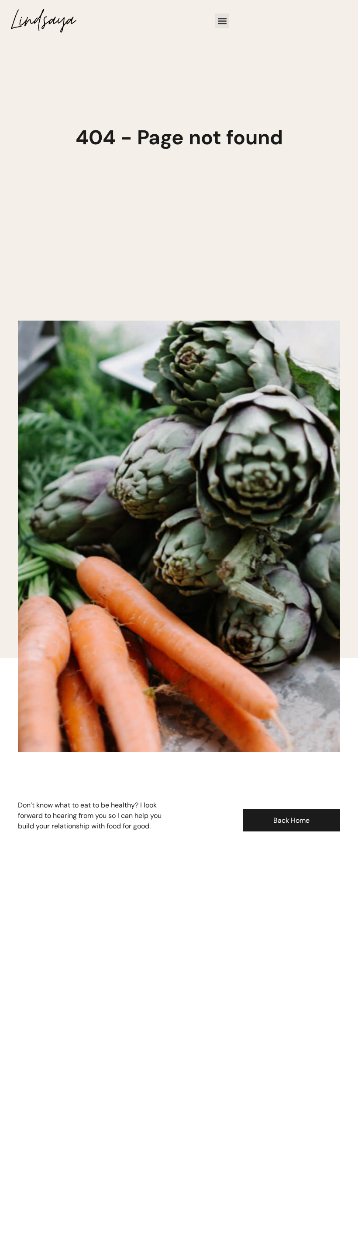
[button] (222, 21)
